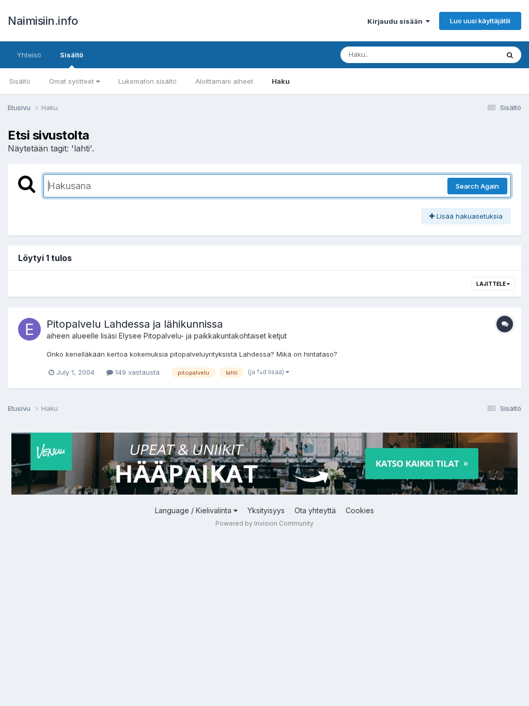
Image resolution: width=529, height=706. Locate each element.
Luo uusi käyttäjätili (480, 21)
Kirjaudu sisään (396, 21)
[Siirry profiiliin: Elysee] (29, 329)
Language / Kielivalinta (194, 510)
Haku (281, 81)
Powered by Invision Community (264, 523)
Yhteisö (29, 55)
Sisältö (71, 55)
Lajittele (491, 284)
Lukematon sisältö (147, 81)
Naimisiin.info (42, 20)
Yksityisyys (266, 510)
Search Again (477, 186)
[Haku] (510, 55)
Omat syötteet (72, 81)
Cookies (360, 510)
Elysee (130, 335)
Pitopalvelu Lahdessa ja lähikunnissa (134, 324)
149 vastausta (136, 372)
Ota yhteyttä (315, 510)
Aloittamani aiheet (224, 81)
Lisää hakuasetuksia (468, 216)
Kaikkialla (470, 54)
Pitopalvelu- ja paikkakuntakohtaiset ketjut (215, 335)
